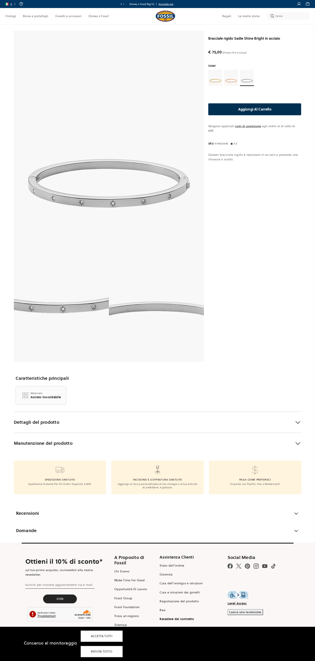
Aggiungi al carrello (254, 109)
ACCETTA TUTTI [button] (101, 636)
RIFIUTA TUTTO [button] (102, 651)
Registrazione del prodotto (179, 601)
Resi (163, 610)
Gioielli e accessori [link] (68, 16)
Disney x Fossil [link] (99, 16)
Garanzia (166, 574)
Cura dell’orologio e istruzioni (181, 583)
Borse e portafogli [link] (35, 16)
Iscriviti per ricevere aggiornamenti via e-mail (59, 585)
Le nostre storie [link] (249, 16)
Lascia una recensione (245, 612)
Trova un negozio (126, 616)
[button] (11, 4)
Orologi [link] (10, 16)
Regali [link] (226, 16)
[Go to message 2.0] (123, 4)
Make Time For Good (129, 580)
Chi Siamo (121, 571)
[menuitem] (10, 16)
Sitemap (120, 625)
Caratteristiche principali (42, 378)
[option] (109, 141)
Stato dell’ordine (172, 565)
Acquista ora (165, 4)
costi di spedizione (248, 126)
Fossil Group (123, 598)
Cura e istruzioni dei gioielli (180, 592)
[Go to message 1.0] (121, 4)
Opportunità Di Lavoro (130, 589)
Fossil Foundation (126, 607)
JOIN (60, 599)
